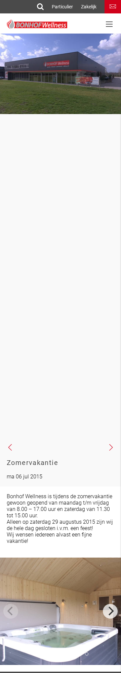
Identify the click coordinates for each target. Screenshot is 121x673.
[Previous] (10, 611)
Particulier (62, 6)
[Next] (110, 611)
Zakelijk (88, 6)
